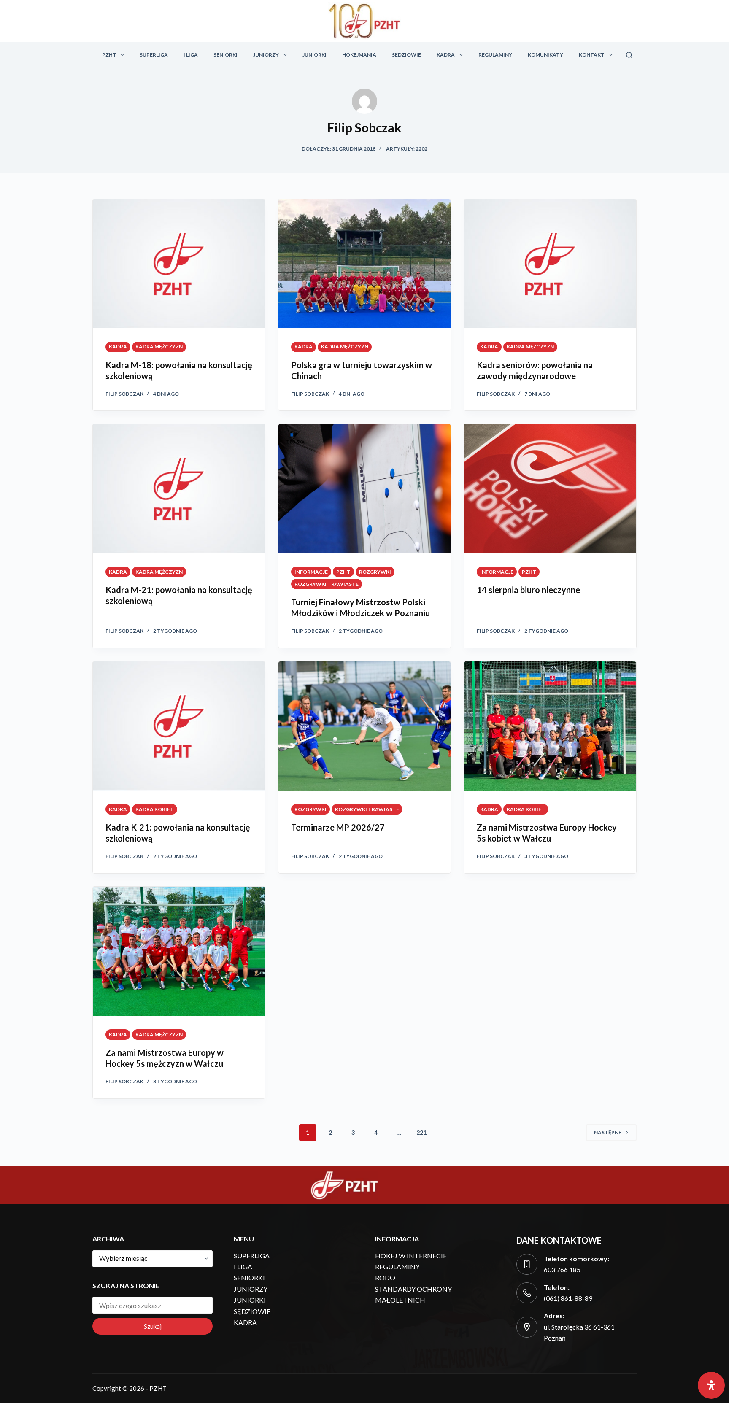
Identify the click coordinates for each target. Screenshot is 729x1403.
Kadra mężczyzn (159, 346)
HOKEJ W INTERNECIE (411, 1256)
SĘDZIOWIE (406, 54)
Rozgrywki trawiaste (326, 584)
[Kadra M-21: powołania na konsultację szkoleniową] (179, 488)
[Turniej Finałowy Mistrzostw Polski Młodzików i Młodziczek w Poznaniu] (364, 488)
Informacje (311, 572)
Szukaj (153, 1326)
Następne (607, 1132)
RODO (385, 1277)
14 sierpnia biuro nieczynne (528, 590)
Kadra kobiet (154, 809)
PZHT (109, 54)
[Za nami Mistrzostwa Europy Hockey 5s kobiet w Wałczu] (550, 726)
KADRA (446, 54)
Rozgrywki (375, 572)
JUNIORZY (266, 54)
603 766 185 (562, 1269)
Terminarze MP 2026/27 (338, 827)
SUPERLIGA (154, 54)
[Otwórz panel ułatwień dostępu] (711, 1385)
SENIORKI (225, 54)
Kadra (118, 346)
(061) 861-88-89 (568, 1298)
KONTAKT (592, 54)
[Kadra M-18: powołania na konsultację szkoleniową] (179, 263)
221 (421, 1132)
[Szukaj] (629, 55)
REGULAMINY (495, 54)
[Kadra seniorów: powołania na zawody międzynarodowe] (550, 263)
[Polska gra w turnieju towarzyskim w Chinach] (364, 263)
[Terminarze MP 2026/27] (364, 726)
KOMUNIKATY (545, 54)
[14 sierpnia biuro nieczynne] (550, 488)
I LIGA (191, 54)
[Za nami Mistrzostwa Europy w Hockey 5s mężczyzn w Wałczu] (179, 951)
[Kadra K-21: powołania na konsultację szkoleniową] (179, 726)
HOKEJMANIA (359, 54)
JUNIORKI (314, 54)
